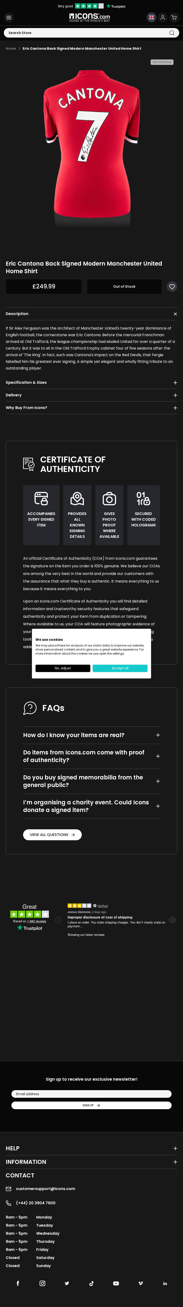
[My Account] (163, 18)
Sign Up (88, 1105)
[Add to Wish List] (172, 286)
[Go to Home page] (89, 17)
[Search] (171, 32)
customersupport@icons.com (45, 1188)
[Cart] (174, 18)
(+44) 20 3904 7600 (36, 1203)
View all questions (49, 834)
